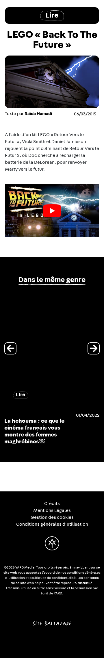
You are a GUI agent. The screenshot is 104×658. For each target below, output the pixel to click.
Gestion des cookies (52, 517)
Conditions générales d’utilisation (52, 524)
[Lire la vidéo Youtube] (52, 210)
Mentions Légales (52, 510)
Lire (52, 15)
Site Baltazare (52, 621)
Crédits (52, 503)
